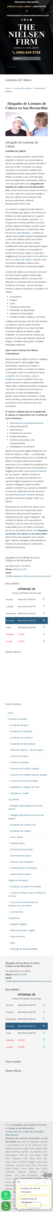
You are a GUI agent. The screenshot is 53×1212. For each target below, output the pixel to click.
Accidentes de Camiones (21, 737)
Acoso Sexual (16, 837)
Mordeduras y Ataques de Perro (25, 787)
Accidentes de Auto (19, 725)
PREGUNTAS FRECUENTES (27, 2)
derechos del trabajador (20, 232)
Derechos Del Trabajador (22, 861)
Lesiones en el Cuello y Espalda (24, 768)
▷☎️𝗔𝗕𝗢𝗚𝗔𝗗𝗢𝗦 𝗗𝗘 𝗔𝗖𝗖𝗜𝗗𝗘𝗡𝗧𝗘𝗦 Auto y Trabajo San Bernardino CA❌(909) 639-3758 (26, 34)
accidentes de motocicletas (17, 376)
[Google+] (24, 20)
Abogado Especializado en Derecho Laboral (25, 807)
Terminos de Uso (13, 1131)
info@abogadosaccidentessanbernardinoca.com (28, 15)
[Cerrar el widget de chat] (50, 1175)
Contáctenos (14, 918)
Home (7, 88)
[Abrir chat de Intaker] (20, 1210)
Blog (12, 942)
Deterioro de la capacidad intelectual (26, 423)
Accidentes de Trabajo (20, 831)
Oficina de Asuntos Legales (22, 930)
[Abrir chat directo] (46, 1175)
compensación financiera (35, 471)
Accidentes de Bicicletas (21, 731)
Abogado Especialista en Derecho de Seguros (26, 817)
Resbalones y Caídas (19, 793)
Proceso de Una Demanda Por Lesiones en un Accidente (23, 904)
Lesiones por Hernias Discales (24, 780)
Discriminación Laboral (20, 855)
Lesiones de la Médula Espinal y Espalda (28, 774)
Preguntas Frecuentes (18, 880)
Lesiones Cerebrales (19, 762)
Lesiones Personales (23, 88)
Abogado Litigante (18, 924)
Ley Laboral (13, 799)
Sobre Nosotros (17, 936)
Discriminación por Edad (21, 849)
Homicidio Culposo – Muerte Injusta (26, 750)
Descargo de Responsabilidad (23, 949)
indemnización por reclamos (22, 494)
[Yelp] (27, 20)
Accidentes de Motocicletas (22, 743)
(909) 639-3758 (40, 7)
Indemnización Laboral (20, 874)
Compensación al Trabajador (23, 868)
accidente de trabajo (22, 259)
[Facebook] (22, 20)
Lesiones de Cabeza (19, 756)
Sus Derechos (16, 911)
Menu (13, 66)
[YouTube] (30, 20)
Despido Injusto (17, 843)
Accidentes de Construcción (23, 824)
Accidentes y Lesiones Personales (25, 886)
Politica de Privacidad (33, 1131)
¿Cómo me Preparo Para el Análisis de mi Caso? (27, 894)
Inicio (10, 713)
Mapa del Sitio (11, 1135)
